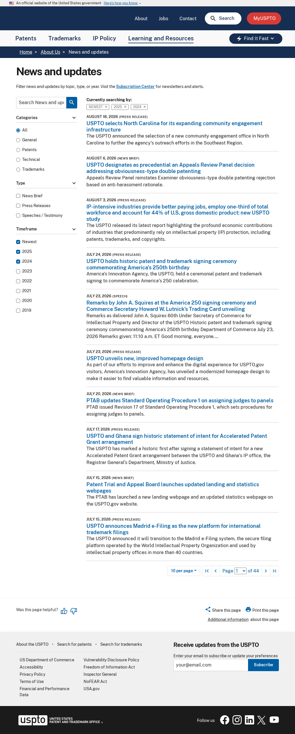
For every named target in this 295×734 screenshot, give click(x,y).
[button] (223, 611)
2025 (27, 251)
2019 (26, 310)
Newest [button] (96, 107)
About (141, 18)
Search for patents (74, 644)
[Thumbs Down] (73, 611)
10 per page (182, 570)
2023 (27, 271)
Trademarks (64, 38)
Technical (31, 159)
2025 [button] (118, 107)
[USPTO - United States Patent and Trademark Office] (59, 724)
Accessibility (31, 667)
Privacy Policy (32, 674)
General (29, 140)
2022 (27, 281)
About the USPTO (32, 644)
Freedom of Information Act (109, 667)
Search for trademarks (121, 644)
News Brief (32, 196)
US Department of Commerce (47, 660)
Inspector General (100, 674)
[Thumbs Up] (64, 611)
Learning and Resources (161, 38)
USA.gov (92, 688)
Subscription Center (135, 86)
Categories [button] (46, 117)
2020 (27, 301)
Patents (25, 38)
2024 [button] (137, 107)
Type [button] (46, 183)
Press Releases (36, 206)
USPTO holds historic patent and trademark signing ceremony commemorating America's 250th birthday (161, 264)
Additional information (228, 619)
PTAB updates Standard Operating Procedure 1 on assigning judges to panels (179, 400)
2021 (26, 291)
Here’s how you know (123, 3)
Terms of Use (32, 681)
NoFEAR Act (95, 681)
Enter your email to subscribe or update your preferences (225, 656)
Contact (187, 18)
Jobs (163, 18)
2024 (27, 261)
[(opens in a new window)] (236, 723)
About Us (50, 52)
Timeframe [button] (46, 229)
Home (26, 52)
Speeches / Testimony (42, 215)
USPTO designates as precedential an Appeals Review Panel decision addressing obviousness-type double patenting (170, 168)
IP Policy (104, 38)
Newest (29, 242)
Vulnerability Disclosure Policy (111, 660)
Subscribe (263, 664)
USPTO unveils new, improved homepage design (144, 358)
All (24, 130)
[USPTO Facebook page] (223, 723)
